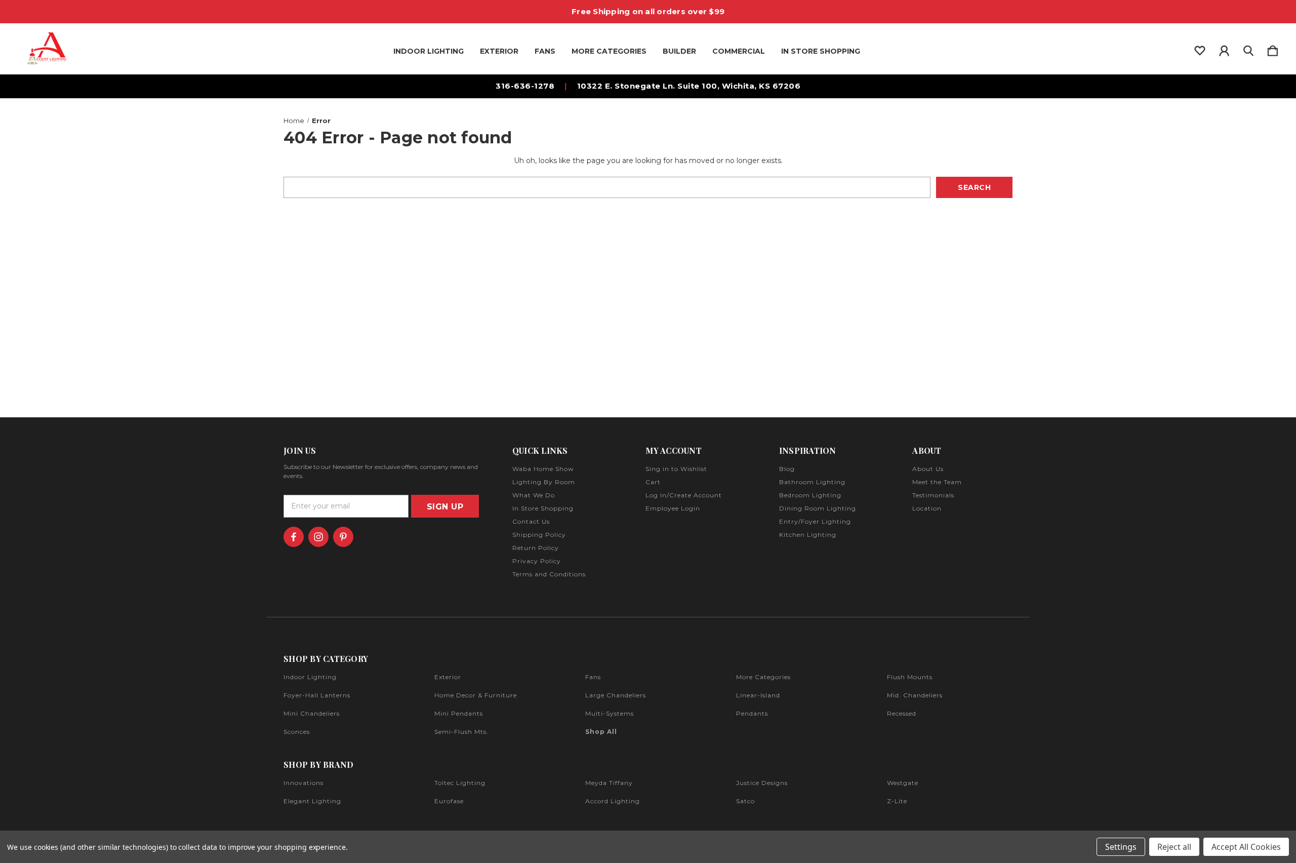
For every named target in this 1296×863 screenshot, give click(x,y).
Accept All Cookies (1246, 846)
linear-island (758, 695)
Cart (653, 482)
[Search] (1248, 48)
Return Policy (535, 548)
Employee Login (672, 508)
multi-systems (609, 713)
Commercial (738, 51)
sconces (297, 731)
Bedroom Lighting (810, 495)
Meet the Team (937, 482)
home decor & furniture (475, 695)
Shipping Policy (539, 534)
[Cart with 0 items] (1273, 48)
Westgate (902, 783)
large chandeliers (615, 695)
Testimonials (933, 495)
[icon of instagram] (318, 537)
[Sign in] (1224, 48)
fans (593, 677)
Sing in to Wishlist (676, 469)
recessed (901, 713)
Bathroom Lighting (812, 482)
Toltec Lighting (459, 783)
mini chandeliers (312, 713)
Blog (787, 469)
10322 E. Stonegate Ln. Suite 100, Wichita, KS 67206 (689, 86)
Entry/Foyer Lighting (815, 521)
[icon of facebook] (294, 537)
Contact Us (531, 521)
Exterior (499, 51)
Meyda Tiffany (609, 783)
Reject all (1174, 846)
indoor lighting (310, 677)
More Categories (609, 51)
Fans (545, 51)
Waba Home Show (543, 469)
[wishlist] (1200, 48)
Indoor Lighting (428, 51)
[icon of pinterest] (343, 537)
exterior (447, 677)
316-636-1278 (525, 86)
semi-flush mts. (461, 731)
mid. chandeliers (915, 695)
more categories (763, 677)
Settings (1121, 846)
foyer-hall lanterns (317, 695)
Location (927, 508)
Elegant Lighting (312, 801)
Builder (679, 51)
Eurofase (449, 801)
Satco (745, 801)
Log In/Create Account (683, 495)
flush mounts (910, 677)
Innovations (303, 783)
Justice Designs (762, 783)
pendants (752, 713)
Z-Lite (897, 801)
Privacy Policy (536, 561)
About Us (928, 469)
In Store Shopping (820, 51)
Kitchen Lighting (807, 534)
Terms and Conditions (549, 574)
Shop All (601, 731)
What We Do (533, 495)
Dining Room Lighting (817, 508)
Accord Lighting (612, 801)
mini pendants (458, 713)
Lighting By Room (543, 482)
